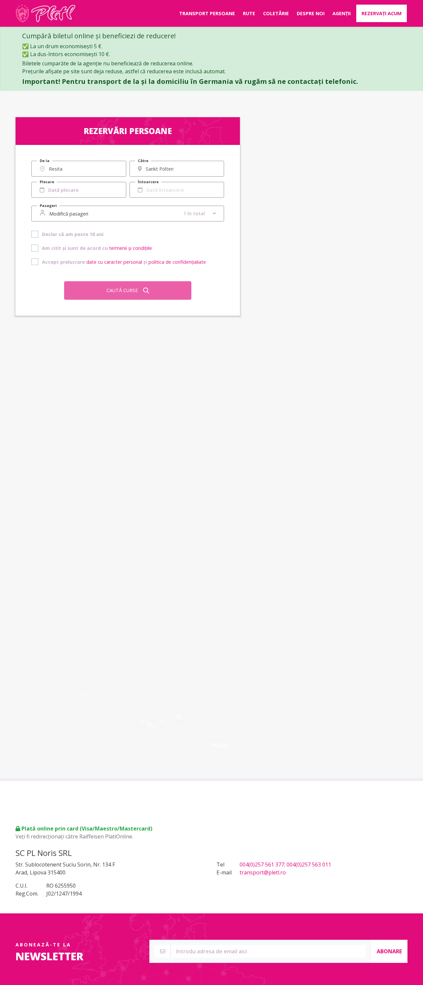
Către (143, 160)
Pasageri (48, 205)
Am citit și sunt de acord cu (97, 248)
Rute (249, 13)
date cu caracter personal (114, 262)
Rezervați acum (382, 13)
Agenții (341, 13)
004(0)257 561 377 (262, 864)
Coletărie (276, 13)
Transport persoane (207, 13)
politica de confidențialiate (177, 262)
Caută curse (122, 290)
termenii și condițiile (130, 248)
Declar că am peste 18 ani (72, 234)
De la (45, 160)
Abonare (389, 951)
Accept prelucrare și (124, 262)
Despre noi (311, 13)
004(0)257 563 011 (309, 864)
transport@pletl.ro (263, 872)
